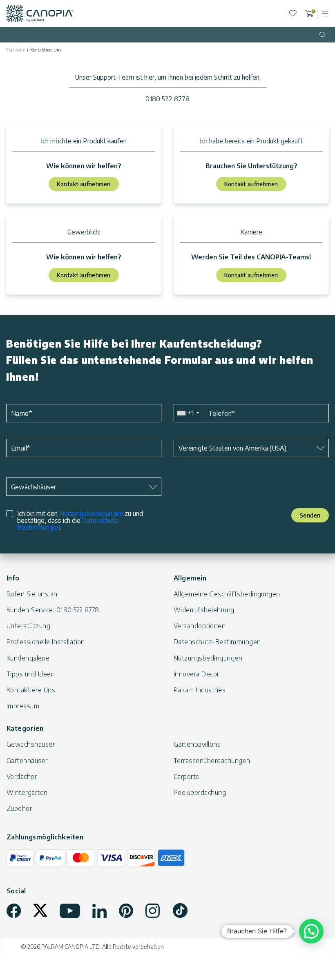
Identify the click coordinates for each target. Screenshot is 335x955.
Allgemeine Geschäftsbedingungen (227, 594)
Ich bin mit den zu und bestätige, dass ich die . (80, 520)
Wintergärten (27, 792)
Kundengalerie (28, 658)
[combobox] (187, 413)
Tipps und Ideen (31, 674)
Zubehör (19, 808)
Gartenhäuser (27, 760)
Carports (186, 776)
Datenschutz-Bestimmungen (217, 642)
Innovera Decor (196, 674)
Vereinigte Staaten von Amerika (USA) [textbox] (232, 448)
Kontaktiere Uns (31, 690)
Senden (310, 515)
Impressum (23, 706)
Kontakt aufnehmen (83, 184)
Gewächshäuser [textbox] (33, 487)
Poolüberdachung (200, 792)
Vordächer (22, 776)
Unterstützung (28, 626)
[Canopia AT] (40, 13)
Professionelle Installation (46, 642)
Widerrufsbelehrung (204, 610)
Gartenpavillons (197, 744)
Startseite (15, 49)
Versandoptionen (200, 626)
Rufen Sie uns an (32, 594)
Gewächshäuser (31, 744)
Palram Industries (200, 690)
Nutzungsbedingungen (91, 513)
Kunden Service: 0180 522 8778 (53, 610)
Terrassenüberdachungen (212, 760)
